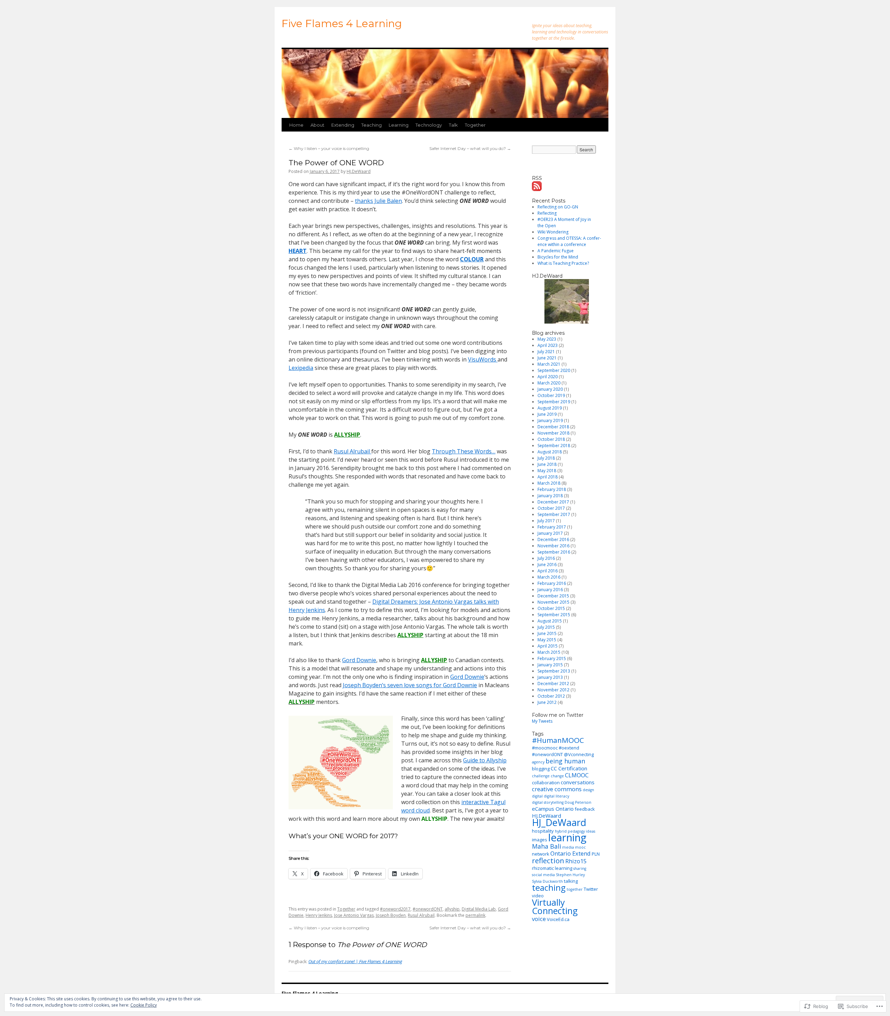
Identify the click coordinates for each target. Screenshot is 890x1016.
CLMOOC (577, 775)
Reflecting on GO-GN (557, 207)
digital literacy (556, 796)
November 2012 (553, 690)
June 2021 (547, 358)
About (317, 125)
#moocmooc (545, 748)
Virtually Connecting (555, 906)
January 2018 (550, 496)
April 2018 (547, 477)
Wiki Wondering (552, 232)
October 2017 (551, 508)
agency (538, 762)
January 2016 (550, 590)
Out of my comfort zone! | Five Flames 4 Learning (355, 961)
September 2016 (553, 552)
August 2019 (549, 408)
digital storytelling (548, 802)
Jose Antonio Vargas (354, 915)
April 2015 (547, 646)
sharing (579, 868)
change (557, 775)
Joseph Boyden (391, 915)
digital (537, 796)
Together (475, 125)
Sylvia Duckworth (547, 881)
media (568, 847)
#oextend (569, 748)
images (539, 839)
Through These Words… (463, 451)
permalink (475, 915)
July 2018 (546, 458)
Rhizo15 (575, 861)
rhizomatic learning (552, 868)
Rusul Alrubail (352, 451)
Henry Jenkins (319, 915)
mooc (580, 847)
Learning (398, 125)
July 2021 (546, 352)
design (588, 789)
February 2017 (551, 527)
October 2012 (551, 696)
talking (571, 881)
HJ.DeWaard (359, 171)
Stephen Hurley (570, 874)
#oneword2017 (395, 909)
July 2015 (546, 627)
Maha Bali (546, 846)
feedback (585, 809)
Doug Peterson (578, 802)
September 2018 (553, 446)
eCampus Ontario (553, 808)
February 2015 (551, 658)
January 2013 (550, 677)
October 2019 (551, 395)
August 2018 (549, 452)
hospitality (543, 831)
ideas (590, 831)
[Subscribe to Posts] (537, 188)
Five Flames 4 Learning (342, 23)
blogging (541, 768)
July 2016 (546, 558)
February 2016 (551, 583)
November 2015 (553, 602)
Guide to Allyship (485, 760)
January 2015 (550, 665)
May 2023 (546, 339)
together (575, 889)
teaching (549, 887)
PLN (596, 854)
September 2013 (553, 671)
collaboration (546, 782)
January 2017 (550, 533)
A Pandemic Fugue (555, 251)
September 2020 (553, 370)
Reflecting (547, 213)
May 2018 (546, 471)
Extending (342, 125)
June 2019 (547, 414)
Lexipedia (301, 368)
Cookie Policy (143, 1005)
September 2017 (553, 514)
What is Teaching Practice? (563, 263)
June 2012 (547, 702)
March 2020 (548, 383)
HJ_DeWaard (559, 822)
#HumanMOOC (558, 740)
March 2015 (548, 652)
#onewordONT (428, 909)
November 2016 (553, 546)
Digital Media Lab (479, 909)
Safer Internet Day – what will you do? (470, 148)
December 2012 (553, 683)
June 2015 (547, 633)
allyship (452, 909)
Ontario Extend (570, 853)
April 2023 (547, 345)
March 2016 (548, 577)
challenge (541, 775)
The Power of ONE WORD (336, 162)
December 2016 (553, 539)
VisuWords (482, 359)
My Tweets (542, 721)
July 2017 (546, 521)
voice (539, 919)
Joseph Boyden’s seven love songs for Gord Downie (410, 685)
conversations (577, 782)
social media (543, 874)
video (538, 895)
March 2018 (548, 483)
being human (565, 761)
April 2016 (547, 571)
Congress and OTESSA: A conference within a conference (569, 241)
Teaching (371, 125)
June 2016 (547, 564)
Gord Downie (359, 660)
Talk (453, 125)
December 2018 (553, 427)
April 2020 (547, 377)
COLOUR (472, 259)
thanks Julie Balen (378, 201)
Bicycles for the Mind (557, 257)
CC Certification (569, 768)
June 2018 (547, 464)
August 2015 (549, 621)
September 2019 (553, 402)
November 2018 (553, 433)
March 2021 (548, 364)
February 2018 (551, 489)
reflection (548, 860)
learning (567, 837)
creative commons (557, 789)
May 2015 (546, 640)
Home (296, 125)
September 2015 (553, 615)
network (540, 854)
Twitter (591, 889)
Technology (428, 125)
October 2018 (551, 439)
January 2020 (550, 389)
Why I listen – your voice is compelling (329, 148)
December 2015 (553, 596)
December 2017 (553, 502)
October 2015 (551, 608)
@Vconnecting (579, 754)
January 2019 (550, 420)
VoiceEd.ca (558, 919)
